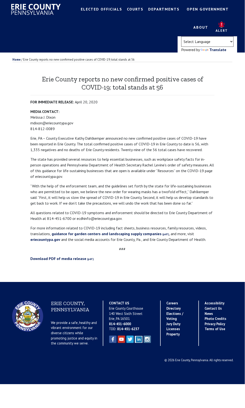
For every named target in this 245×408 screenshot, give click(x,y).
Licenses (173, 329)
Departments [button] (164, 9)
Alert (222, 30)
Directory (173, 308)
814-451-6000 (120, 324)
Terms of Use (215, 329)
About (200, 27)
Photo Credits (215, 318)
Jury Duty (173, 324)
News (209, 313)
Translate (217, 49)
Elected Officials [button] (101, 9)
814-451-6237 (128, 329)
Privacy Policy (215, 324)
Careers (172, 303)
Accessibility (214, 303)
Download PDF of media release (58, 258)
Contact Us (213, 308)
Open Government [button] (208, 9)
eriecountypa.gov (45, 239)
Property (173, 334)
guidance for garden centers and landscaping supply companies (107, 233)
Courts (135, 9)
